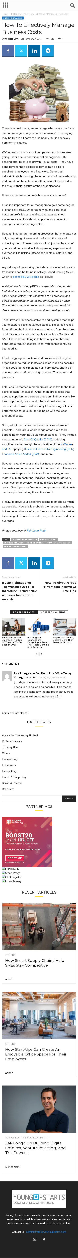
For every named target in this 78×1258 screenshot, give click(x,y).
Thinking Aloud (10, 747)
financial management (58, 542)
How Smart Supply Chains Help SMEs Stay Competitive (34, 963)
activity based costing (25, 539)
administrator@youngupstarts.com (46, 1231)
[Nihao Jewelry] (39, 881)
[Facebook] (8, 51)
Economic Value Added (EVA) (20, 454)
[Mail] (34, 1239)
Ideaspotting (9, 771)
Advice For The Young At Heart (20, 735)
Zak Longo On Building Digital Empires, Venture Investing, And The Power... (35, 1148)
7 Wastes (66, 444)
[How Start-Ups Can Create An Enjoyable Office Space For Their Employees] (39, 1015)
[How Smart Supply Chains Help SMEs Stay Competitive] (39, 926)
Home (4, 14)
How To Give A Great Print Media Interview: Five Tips (59, 586)
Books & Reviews (12, 783)
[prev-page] (37, 654)
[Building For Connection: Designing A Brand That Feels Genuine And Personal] (39, 627)
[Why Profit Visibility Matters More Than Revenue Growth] (64, 627)
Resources (8, 789)
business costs (48, 539)
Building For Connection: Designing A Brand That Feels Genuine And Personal (38, 642)
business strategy (13, 542)
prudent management (15, 546)
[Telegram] (48, 51)
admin (9, 979)
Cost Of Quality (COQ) (38, 439)
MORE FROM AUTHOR (52, 612)
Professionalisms (18, 14)
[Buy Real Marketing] (39, 842)
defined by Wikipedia (26, 276)
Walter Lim (11, 38)
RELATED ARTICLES (23, 612)
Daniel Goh (12, 1166)
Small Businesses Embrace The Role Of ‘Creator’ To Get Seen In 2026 (12, 641)
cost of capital (35, 542)
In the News (9, 765)
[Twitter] (21, 51)
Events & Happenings (14, 777)
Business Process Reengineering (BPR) (49, 449)
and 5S (6, 449)
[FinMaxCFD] (39, 869)
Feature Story (10, 759)
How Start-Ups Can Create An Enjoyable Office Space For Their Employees (36, 1054)
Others (6, 753)
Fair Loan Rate (36, 530)
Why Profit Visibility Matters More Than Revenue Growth (63, 640)
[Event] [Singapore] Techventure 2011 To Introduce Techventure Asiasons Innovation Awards (19, 590)
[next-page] (41, 654)
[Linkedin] (34, 51)
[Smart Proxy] (39, 873)
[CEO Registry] (39, 877)
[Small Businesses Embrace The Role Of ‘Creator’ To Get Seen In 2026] (13, 627)
